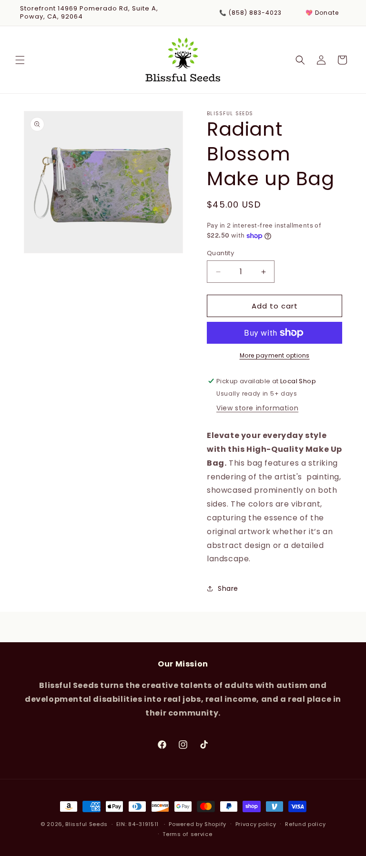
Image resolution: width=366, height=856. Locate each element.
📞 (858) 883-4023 (250, 13)
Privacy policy (255, 824)
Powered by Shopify (197, 824)
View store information (257, 408)
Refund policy (305, 824)
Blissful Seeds (86, 824)
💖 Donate (322, 13)
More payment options (275, 355)
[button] (20, 60)
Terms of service (187, 834)
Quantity (220, 253)
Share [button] (228, 588)
